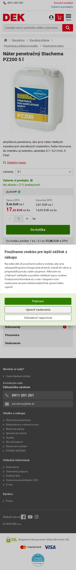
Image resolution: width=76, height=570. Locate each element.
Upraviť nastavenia (38, 309)
